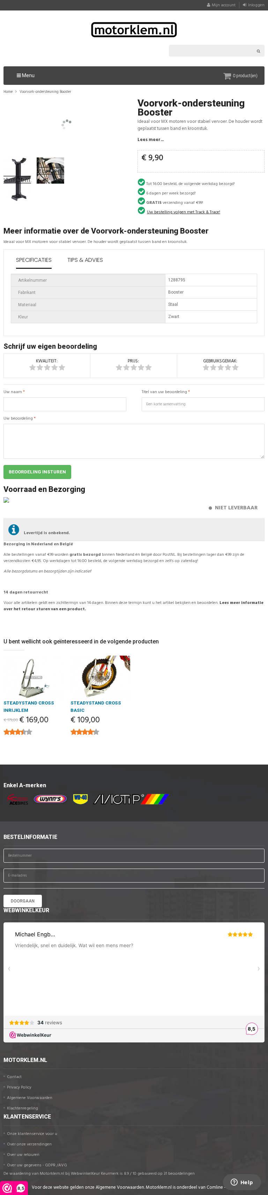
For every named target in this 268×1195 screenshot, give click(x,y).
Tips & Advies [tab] (85, 260)
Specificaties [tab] (34, 260)
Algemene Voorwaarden (29, 1097)
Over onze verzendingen (29, 1144)
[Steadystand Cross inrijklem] (33, 677)
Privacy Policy (19, 1087)
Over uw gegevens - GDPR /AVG (37, 1165)
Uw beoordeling (18, 418)
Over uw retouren (23, 1154)
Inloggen (256, 5)
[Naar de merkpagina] (15, 799)
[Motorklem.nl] (134, 29)
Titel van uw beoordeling (164, 392)
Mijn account (224, 5)
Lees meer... (150, 139)
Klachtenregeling (22, 1108)
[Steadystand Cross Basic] (100, 677)
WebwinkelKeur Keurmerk (95, 1173)
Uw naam (12, 392)
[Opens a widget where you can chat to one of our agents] (242, 1183)
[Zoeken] (259, 51)
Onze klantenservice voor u (32, 1133)
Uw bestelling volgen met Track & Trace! (183, 212)
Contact (14, 1077)
